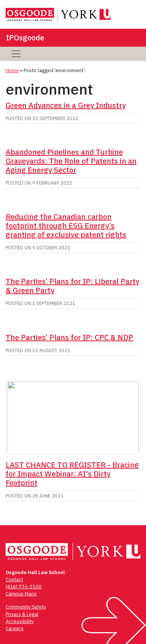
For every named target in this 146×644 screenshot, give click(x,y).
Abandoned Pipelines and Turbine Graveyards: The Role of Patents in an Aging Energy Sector (71, 161)
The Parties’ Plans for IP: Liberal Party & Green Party (72, 285)
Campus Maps (21, 594)
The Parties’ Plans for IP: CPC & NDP (69, 337)
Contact (14, 579)
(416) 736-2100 (24, 586)
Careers (15, 628)
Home (12, 70)
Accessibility (20, 621)
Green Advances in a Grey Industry (66, 105)
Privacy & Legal (22, 614)
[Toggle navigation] (16, 54)
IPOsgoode (25, 38)
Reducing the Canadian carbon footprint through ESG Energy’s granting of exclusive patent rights (66, 226)
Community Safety (26, 607)
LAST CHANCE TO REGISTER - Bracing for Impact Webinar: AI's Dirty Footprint (72, 474)
